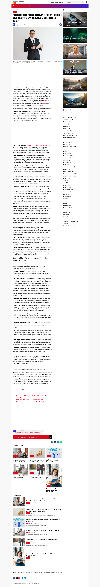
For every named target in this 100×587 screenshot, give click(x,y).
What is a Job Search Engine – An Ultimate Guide (20, 476)
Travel (65, 223)
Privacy (53, 572)
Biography (65, 122)
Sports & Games (67, 219)
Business (65, 126)
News (64, 194)
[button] (82, 2)
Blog (19, 572)
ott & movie (66, 196)
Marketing (65, 187)
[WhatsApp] (60, 442)
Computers (66, 131)
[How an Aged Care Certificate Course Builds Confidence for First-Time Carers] (20, 453)
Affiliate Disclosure (45, 572)
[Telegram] (58, 442)
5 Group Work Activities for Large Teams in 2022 (29, 399)
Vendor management (36, 432)
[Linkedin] (22, 578)
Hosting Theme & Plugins (69, 176)
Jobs (64, 180)
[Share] (60, 24)
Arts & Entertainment (68, 117)
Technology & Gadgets (69, 221)
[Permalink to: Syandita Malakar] (14, 24)
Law (64, 183)
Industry (65, 178)
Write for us (24, 572)
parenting (65, 198)
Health (65, 165)
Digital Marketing (67, 137)
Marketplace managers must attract (37, 145)
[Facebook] (52, 442)
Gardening (66, 162)
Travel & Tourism (67, 226)
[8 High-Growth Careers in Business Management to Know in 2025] (54, 453)
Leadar (45, 100)
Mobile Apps (66, 192)
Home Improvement (68, 174)
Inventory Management (24, 431)
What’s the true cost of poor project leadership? (30, 402)
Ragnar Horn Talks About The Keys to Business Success (36, 477)
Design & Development (69, 135)
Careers (14, 12)
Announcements (67, 115)
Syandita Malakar (19, 24)
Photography (66, 205)
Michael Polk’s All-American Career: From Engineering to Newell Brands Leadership (37, 460)
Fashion (65, 149)
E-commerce (66, 140)
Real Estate (66, 208)
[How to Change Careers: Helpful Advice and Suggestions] (54, 475)
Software (65, 214)
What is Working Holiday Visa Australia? (27, 393)
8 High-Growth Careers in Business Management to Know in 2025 (53, 460)
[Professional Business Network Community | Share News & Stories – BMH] (19, 2)
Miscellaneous (67, 189)
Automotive (66, 119)
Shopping (65, 212)
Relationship (66, 210)
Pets (64, 203)
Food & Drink (66, 158)
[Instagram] (19, 578)
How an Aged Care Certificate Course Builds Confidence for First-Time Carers (20, 460)
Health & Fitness (67, 167)
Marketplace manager (38, 431)
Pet (64, 201)
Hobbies (65, 169)
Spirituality (66, 217)
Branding (65, 124)
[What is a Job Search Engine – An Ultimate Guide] (20, 469)
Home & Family (67, 171)
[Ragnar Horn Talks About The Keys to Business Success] (37, 469)
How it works (37, 572)
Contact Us (30, 572)
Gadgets (65, 160)
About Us (15, 572)
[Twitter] (55, 442)
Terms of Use (59, 572)
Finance (65, 153)
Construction (66, 133)
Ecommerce (66, 142)
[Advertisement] (6, 29)
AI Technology (67, 113)
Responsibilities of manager (21, 432)
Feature (65, 151)
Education (66, 144)
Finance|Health (67, 155)
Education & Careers (68, 146)
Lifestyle (65, 185)
